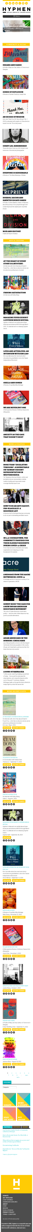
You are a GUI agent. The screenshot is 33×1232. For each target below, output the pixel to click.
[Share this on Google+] (9, 730)
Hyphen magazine (16, 1184)
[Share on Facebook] (4, 730)
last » (18, 1077)
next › (26, 1075)
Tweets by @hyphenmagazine (10, 1154)
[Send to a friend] (11, 730)
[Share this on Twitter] (6, 730)
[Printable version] (14, 730)
